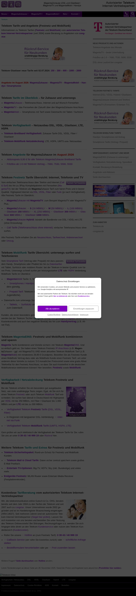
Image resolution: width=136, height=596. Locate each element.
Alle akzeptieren (52, 308)
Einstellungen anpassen (83, 308)
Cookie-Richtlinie (54, 315)
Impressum (84, 315)
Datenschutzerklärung (70, 315)
